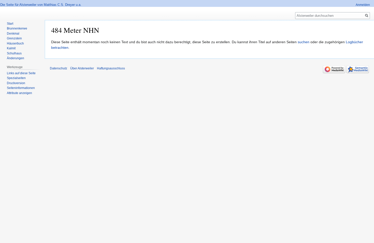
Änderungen (15, 58)
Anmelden (363, 5)
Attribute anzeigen (19, 93)
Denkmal (13, 33)
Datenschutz (58, 68)
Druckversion (16, 83)
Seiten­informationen (21, 88)
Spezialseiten (16, 78)
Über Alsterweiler (82, 68)
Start (10, 23)
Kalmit (11, 48)
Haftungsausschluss (111, 68)
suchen (303, 42)
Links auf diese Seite (21, 73)
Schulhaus (14, 53)
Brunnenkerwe (17, 28)
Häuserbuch (15, 43)
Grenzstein (14, 38)
